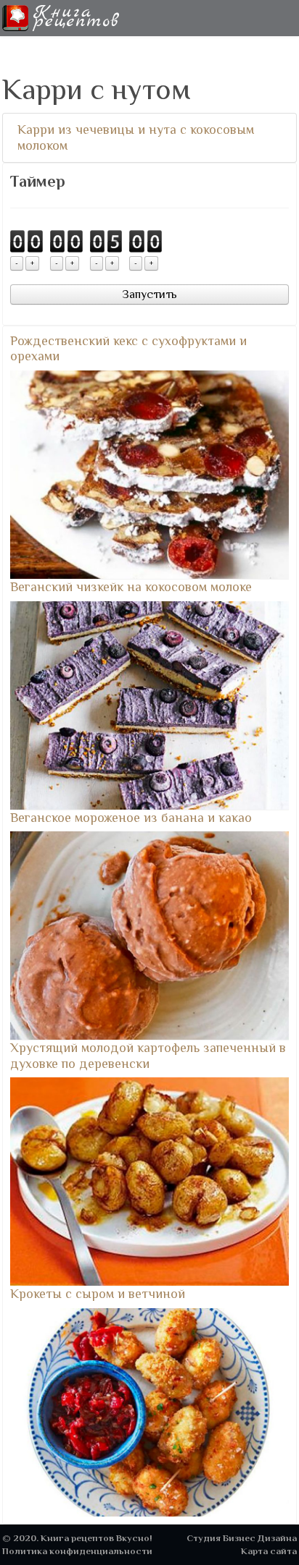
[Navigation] (291, 18)
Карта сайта (269, 1550)
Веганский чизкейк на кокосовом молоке (131, 587)
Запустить (149, 294)
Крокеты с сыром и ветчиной (97, 1293)
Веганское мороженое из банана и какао (131, 817)
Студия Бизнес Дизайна (242, 1537)
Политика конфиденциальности (77, 1550)
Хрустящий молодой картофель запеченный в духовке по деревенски (148, 1055)
